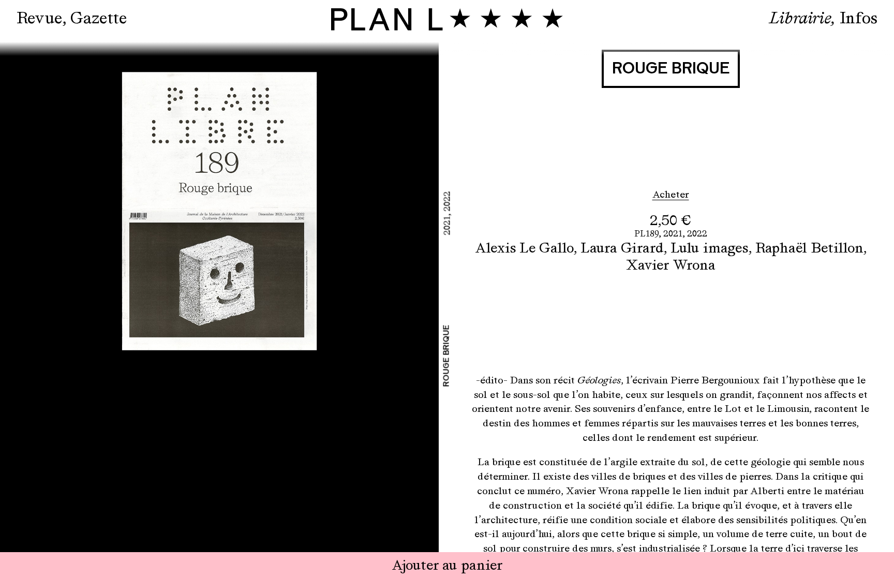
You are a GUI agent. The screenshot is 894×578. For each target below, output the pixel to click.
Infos (858, 17)
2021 (672, 234)
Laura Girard (621, 247)
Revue (39, 17)
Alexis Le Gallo (524, 247)
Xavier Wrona (671, 264)
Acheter (670, 194)
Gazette (98, 17)
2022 (697, 234)
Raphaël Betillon (809, 247)
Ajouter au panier (447, 564)
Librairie (800, 17)
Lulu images (709, 247)
